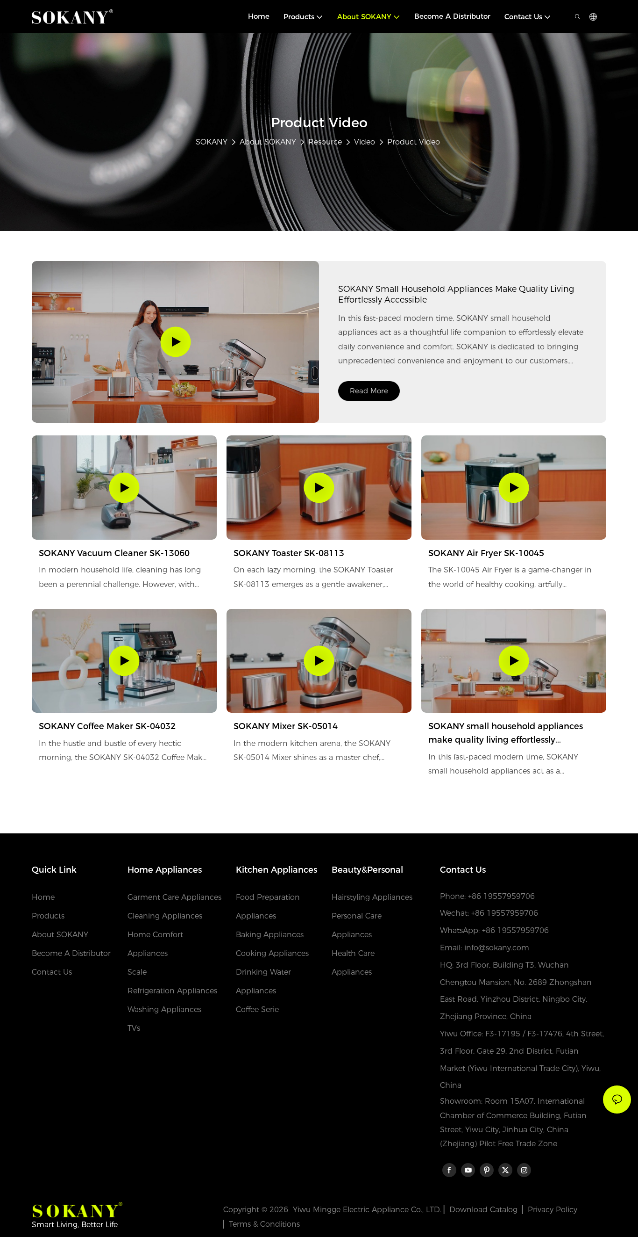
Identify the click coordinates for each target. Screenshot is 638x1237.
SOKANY (211, 141)
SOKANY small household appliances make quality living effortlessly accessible (456, 294)
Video (364, 141)
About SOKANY (268, 141)
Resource (325, 141)
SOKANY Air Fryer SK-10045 (486, 553)
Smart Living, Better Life (75, 1224)
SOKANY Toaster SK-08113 (289, 553)
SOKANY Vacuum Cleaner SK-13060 (114, 553)
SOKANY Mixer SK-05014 (286, 726)
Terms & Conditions (264, 1224)
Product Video (413, 141)
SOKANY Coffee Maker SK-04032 (107, 726)
